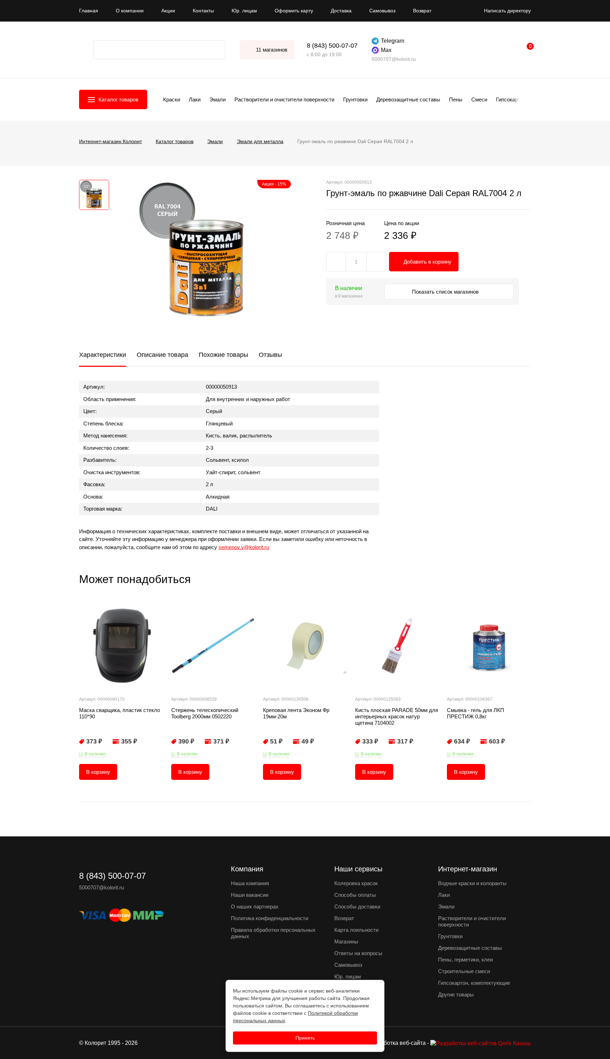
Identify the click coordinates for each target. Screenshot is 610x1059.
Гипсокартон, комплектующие (474, 983)
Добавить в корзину (427, 262)
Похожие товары (223, 354)
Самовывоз (382, 10)
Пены (455, 99)
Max (386, 50)
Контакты (203, 10)
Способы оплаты (355, 895)
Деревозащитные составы (408, 99)
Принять (305, 1038)
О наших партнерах (255, 907)
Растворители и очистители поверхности (284, 99)
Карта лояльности (356, 930)
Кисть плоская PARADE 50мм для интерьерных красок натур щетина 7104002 (396, 716)
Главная (88, 10)
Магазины (346, 942)
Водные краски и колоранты (472, 883)
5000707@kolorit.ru (394, 59)
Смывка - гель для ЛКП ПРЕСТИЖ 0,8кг (475, 713)
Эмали (217, 99)
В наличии (95, 754)
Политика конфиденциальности (269, 918)
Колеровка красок (356, 883)
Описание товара (162, 354)
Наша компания (250, 883)
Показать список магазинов (446, 292)
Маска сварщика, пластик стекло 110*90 (119, 713)
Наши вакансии (249, 895)
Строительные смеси (464, 971)
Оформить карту (294, 10)
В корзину (98, 772)
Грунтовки (355, 99)
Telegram (392, 41)
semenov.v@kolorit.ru (244, 547)
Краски (171, 99)
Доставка (341, 10)
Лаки (195, 99)
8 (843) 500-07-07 (332, 45)
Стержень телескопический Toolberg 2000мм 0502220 (204, 713)
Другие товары (456, 995)
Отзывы (270, 354)
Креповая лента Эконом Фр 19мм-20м (296, 713)
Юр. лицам (244, 10)
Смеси (479, 99)
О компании (130, 10)
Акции (168, 10)
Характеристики (102, 354)
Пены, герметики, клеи (465, 960)
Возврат (422, 10)
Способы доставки (357, 907)
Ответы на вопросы (358, 953)
